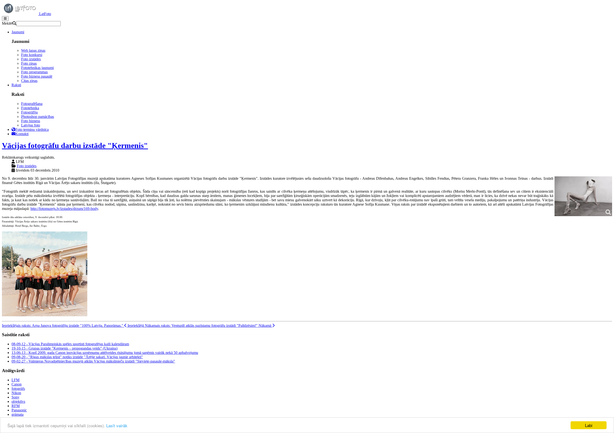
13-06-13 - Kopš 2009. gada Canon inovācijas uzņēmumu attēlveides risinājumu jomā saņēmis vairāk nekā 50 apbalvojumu (105, 353)
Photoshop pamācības (37, 117)
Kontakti (22, 134)
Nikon (16, 393)
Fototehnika (30, 108)
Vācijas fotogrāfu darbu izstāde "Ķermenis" (75, 145)
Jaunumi (18, 32)
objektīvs (18, 401)
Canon (17, 384)
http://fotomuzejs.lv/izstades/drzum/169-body (64, 209)
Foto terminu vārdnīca (32, 129)
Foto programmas (34, 72)
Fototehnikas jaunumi (37, 68)
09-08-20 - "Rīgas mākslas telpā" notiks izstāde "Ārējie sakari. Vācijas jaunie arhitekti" (77, 357)
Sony (15, 397)
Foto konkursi (31, 55)
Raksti (16, 85)
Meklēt (7, 23)
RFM (16, 406)
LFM (15, 380)
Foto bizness (30, 121)
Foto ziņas (29, 63)
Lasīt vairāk (116, 425)
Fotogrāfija (29, 112)
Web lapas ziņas (33, 50)
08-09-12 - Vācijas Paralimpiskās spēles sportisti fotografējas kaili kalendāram (70, 344)
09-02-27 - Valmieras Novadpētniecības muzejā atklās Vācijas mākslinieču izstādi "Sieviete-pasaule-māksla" (93, 361)
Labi (588, 425)
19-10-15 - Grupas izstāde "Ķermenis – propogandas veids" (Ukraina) (65, 348)
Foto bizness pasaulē (36, 76)
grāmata (18, 414)
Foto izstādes (31, 59)
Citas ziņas (29, 81)
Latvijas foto (30, 125)
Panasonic (19, 410)
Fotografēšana (31, 104)
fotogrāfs (18, 389)
